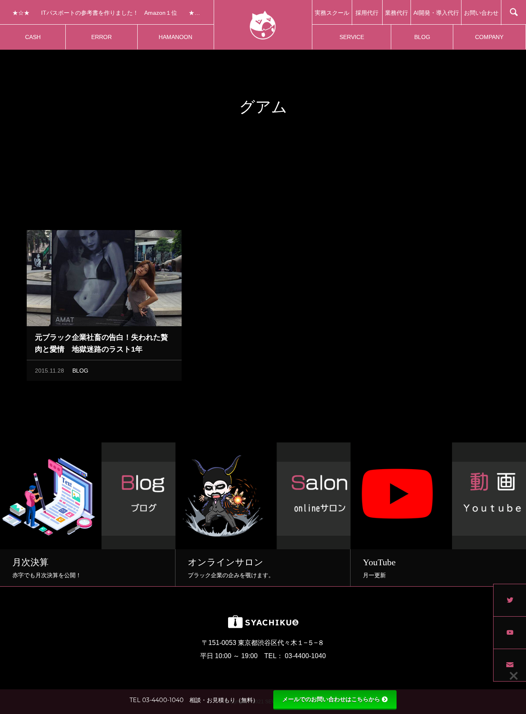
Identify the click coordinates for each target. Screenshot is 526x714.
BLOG (80, 370)
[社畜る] (263, 24)
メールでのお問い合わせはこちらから (331, 699)
